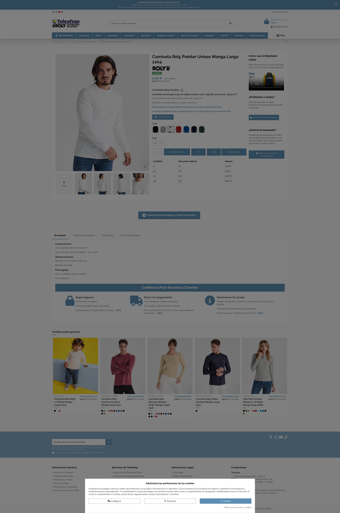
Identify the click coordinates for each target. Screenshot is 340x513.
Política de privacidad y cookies (237, 507)
